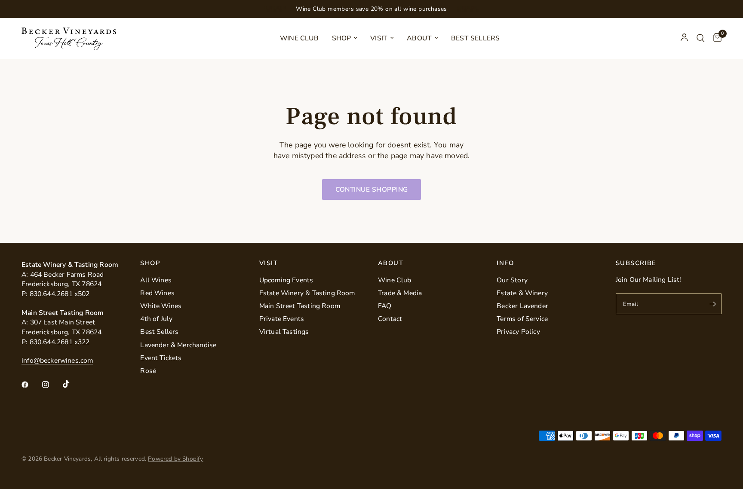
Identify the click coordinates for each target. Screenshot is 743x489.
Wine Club (299, 38)
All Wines (156, 280)
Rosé (148, 371)
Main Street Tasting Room (299, 306)
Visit (378, 38)
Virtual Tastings (284, 331)
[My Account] (684, 38)
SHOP (150, 263)
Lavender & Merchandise (178, 345)
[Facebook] (30, 384)
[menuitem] (299, 38)
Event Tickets (160, 358)
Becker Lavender (522, 306)
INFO (505, 263)
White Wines (160, 306)
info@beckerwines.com (57, 360)
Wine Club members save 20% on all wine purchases (371, 9)
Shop (341, 38)
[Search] (700, 38)
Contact (390, 319)
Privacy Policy (518, 331)
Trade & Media (400, 293)
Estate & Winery (522, 293)
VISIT (268, 263)
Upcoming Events (286, 280)
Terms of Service (522, 319)
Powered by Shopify (175, 459)
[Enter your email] (713, 303)
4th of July (156, 319)
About (419, 38)
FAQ (385, 306)
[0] (715, 38)
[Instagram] (51, 384)
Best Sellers (475, 38)
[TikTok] (72, 384)
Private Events (281, 319)
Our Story (512, 280)
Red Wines (157, 293)
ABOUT (390, 263)
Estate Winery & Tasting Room (307, 293)
